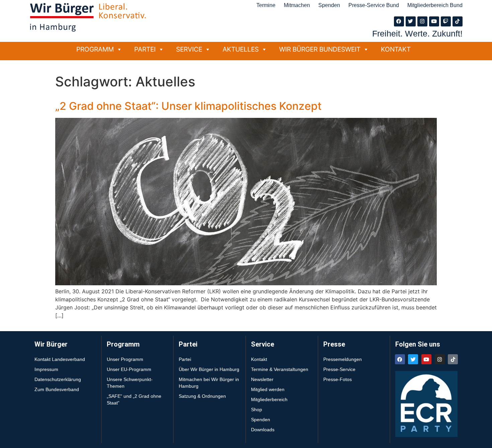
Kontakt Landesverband (59, 359)
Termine (265, 5)
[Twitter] (411, 21)
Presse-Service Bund (373, 5)
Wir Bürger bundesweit (319, 49)
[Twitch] (446, 21)
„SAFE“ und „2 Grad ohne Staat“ (134, 399)
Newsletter (262, 379)
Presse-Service (339, 369)
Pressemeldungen (342, 359)
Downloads (262, 429)
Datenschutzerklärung (57, 379)
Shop (256, 409)
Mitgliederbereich (269, 399)
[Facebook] (399, 21)
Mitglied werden (267, 389)
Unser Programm (125, 359)
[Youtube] (434, 21)
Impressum (46, 369)
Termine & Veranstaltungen (279, 369)
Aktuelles (241, 49)
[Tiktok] (458, 21)
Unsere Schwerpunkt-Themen (130, 383)
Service (189, 49)
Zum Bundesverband (56, 389)
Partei (145, 49)
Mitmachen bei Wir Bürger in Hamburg (209, 383)
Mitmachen (297, 5)
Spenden (329, 5)
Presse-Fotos (337, 379)
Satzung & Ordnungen (202, 396)
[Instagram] (422, 21)
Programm (95, 49)
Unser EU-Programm (129, 369)
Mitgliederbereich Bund (435, 5)
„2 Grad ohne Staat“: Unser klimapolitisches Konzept (188, 106)
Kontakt (396, 49)
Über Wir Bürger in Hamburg (209, 369)
